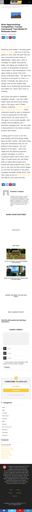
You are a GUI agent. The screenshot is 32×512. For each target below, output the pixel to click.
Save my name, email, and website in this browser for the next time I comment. (15, 363)
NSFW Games (5, 446)
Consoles (4, 413)
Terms (11, 490)
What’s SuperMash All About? (16, 312)
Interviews (5, 435)
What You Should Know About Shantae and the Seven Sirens (16, 279)
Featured (4, 418)
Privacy (18, 490)
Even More (5, 432)
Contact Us (14, 496)
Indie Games (8, 6)
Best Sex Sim (15, 230)
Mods (3, 421)
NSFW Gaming (5, 452)
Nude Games (16, 245)
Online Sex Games (6, 453)
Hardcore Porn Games (7, 448)
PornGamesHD (5, 458)
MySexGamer (4, 457)
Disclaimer (18, 493)
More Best (5, 430)
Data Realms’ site (23, 175)
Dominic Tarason (17, 191)
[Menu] (2, 2)
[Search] (29, 2)
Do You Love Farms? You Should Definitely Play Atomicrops (16, 262)
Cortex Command (7, 52)
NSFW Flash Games (6, 455)
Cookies (10, 493)
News (15, 34)
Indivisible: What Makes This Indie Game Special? (16, 295)
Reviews (4, 424)
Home (2, 6)
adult (3, 407)
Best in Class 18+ (6, 427)
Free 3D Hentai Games (7, 450)
